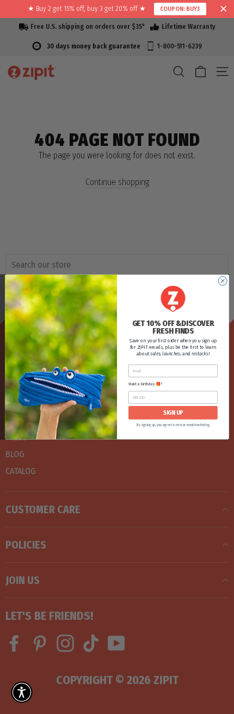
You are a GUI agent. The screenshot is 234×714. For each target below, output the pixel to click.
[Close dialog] (222, 280)
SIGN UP (173, 412)
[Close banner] (223, 9)
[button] (22, 692)
